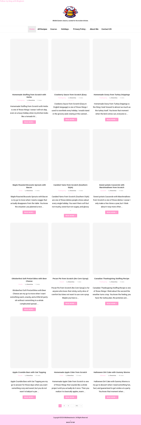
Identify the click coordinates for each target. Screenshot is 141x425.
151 (77, 406)
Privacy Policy (79, 29)
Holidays (65, 29)
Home (31, 29)
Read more (28, 122)
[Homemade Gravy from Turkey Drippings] (112, 65)
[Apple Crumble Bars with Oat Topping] (29, 342)
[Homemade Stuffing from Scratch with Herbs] (29, 65)
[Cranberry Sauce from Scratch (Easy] (70, 65)
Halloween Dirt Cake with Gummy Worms (112, 372)
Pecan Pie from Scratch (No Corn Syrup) (70, 279)
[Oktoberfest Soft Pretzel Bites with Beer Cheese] (29, 248)
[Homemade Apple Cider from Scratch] (70, 342)
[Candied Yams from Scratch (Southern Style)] (70, 155)
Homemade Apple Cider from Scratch (70, 372)
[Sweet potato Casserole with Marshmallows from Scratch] (112, 155)
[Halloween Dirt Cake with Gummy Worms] (112, 342)
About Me (94, 29)
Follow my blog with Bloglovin (12, 1)
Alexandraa (31, 100)
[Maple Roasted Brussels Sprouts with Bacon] (29, 155)
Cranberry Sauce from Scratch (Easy (70, 95)
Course (53, 29)
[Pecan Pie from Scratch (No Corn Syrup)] (70, 248)
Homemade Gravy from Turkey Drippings (112, 95)
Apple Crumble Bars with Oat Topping (29, 372)
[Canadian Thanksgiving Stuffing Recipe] (112, 248)
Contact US (106, 29)
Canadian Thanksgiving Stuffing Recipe (111, 279)
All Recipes (42, 29)
